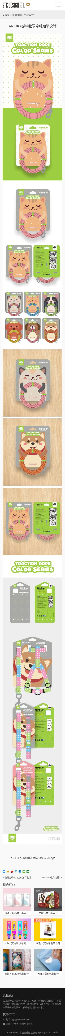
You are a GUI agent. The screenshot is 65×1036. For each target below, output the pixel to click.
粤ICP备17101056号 (48, 1032)
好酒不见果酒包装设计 (17, 973)
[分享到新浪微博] (12, 871)
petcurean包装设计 (50, 877)
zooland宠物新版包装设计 (17, 943)
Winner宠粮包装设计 (48, 973)
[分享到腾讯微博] (16, 871)
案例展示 (17, 15)
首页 (7, 15)
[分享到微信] (24, 871)
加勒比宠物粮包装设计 (48, 943)
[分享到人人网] (20, 871)
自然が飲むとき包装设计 (18, 877)
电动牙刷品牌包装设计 (17, 913)
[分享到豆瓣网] (28, 871)
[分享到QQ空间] (8, 871)
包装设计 (29, 15)
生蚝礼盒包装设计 (48, 913)
